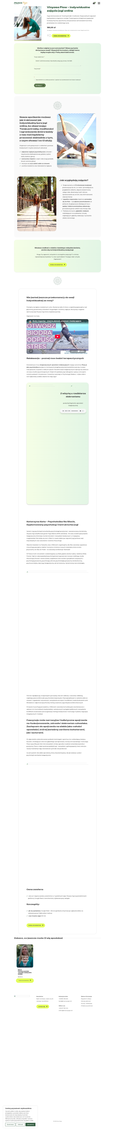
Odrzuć (20, 1124)
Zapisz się (41, 1006)
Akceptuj (30, 1124)
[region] (20, 1117)
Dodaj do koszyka (60, 35)
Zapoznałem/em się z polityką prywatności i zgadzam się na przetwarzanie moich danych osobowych (58, 79)
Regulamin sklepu (86, 999)
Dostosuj (10, 1124)
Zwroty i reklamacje (86, 1003)
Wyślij (38, 85)
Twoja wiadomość (39, 57)
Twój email (37, 68)
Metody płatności (86, 1001)
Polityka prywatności (87, 1006)
